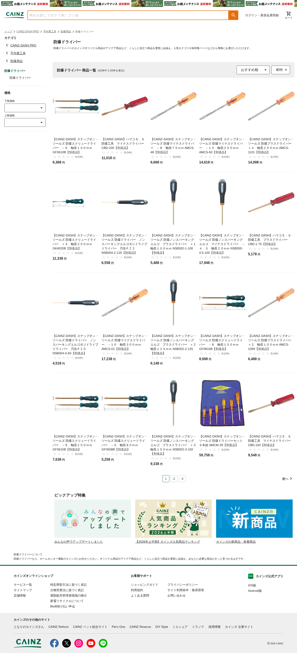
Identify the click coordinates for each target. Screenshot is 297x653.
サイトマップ (23, 590)
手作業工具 (49, 31)
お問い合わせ (176, 595)
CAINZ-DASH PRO (28, 31)
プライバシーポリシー (182, 584)
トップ (8, 31)
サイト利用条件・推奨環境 (185, 590)
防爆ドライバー (20, 77)
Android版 (255, 590)
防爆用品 (66, 31)
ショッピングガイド (144, 584)
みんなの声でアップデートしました (78, 541)
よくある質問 (140, 595)
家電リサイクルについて (67, 601)
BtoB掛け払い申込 (62, 606)
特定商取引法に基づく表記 (68, 584)
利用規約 (137, 590)
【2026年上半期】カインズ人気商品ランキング (167, 541)
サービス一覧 (23, 584)
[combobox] (124, 15)
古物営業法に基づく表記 (67, 590)
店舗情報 (20, 595)
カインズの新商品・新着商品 (236, 541)
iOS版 (252, 585)
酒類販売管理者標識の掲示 (68, 595)
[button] (233, 15)
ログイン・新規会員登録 (262, 15)
